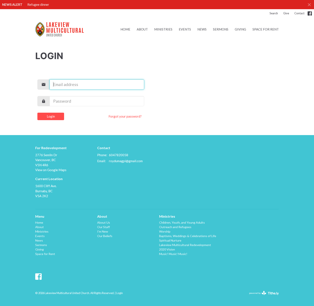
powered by (261, 297)
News (202, 29)
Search (274, 13)
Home (125, 29)
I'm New (102, 231)
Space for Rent (265, 29)
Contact (299, 13)
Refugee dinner (38, 4)
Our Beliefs (104, 236)
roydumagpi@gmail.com (126, 161)
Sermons (220, 29)
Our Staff (103, 227)
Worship (164, 231)
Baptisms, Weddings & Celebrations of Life (187, 236)
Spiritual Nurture (170, 240)
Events (185, 29)
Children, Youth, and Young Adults (182, 222)
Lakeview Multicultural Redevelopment (185, 245)
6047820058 (118, 155)
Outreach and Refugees (175, 227)
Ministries (163, 29)
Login (51, 116)
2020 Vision (167, 249)
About (142, 29)
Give (286, 13)
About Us (103, 222)
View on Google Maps (50, 170)
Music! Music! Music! (173, 254)
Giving (240, 29)
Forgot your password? (125, 116)
